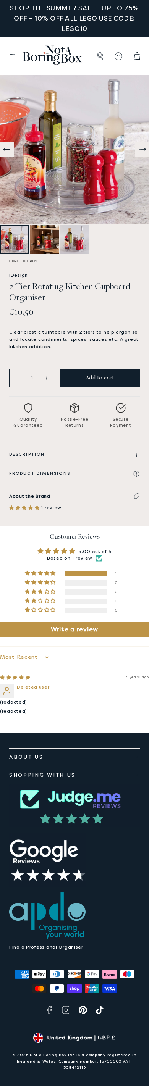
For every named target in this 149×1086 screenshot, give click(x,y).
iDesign (30, 261)
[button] (12, 56)
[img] (15, 678)
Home (14, 261)
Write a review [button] (74, 629)
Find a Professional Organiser (46, 947)
